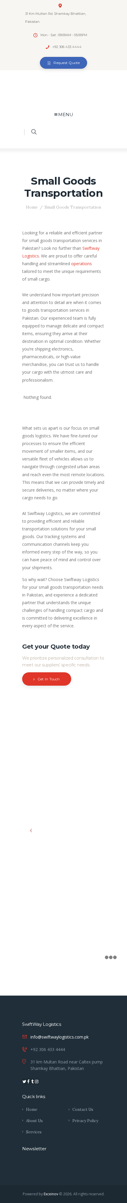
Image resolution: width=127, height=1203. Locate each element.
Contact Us (82, 1109)
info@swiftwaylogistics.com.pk (59, 1037)
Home (32, 207)
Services (34, 1132)
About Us (34, 1120)
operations (81, 263)
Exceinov (51, 1193)
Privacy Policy (85, 1120)
